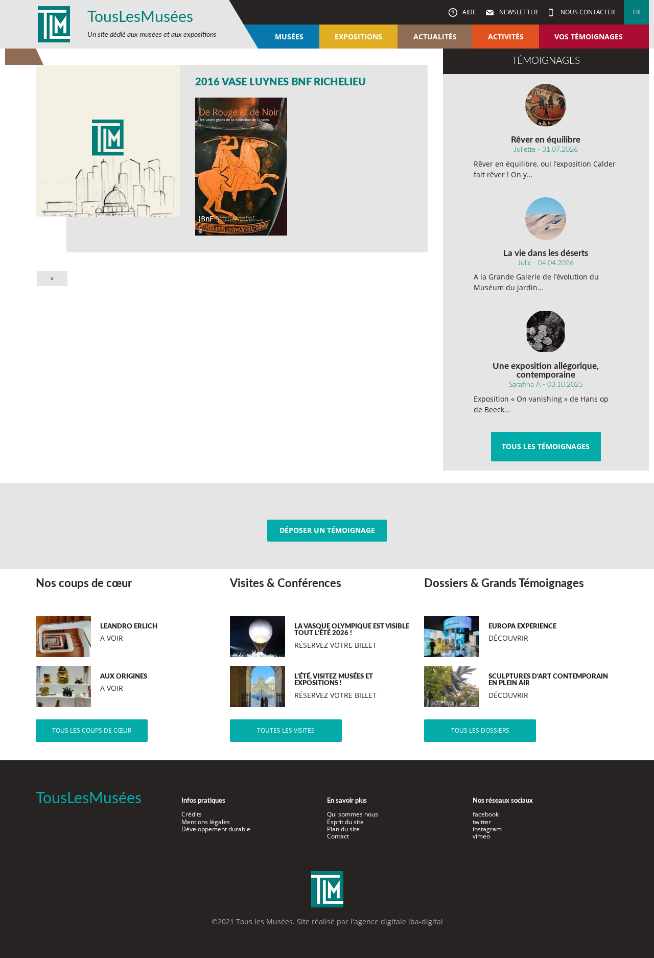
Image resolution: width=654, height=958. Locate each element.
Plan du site (343, 829)
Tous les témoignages (546, 446)
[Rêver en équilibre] (546, 105)
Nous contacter (587, 12)
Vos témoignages (588, 36)
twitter (482, 821)
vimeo (481, 836)
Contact (338, 836)
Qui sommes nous (352, 814)
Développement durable (215, 829)
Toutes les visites (286, 730)
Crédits (191, 814)
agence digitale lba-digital (398, 921)
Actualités (435, 36)
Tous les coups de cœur (91, 730)
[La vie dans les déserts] (546, 218)
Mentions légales (205, 821)
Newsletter (518, 12)
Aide (468, 12)
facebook (486, 814)
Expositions (358, 36)
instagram (487, 829)
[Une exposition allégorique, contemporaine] (546, 331)
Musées (289, 36)
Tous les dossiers (480, 730)
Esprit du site (345, 821)
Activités (506, 36)
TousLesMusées (140, 17)
